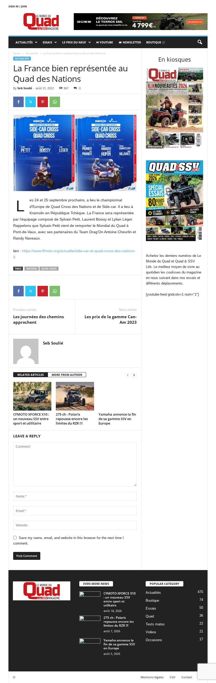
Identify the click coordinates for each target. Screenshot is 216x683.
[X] (30, 102)
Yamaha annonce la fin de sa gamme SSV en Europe (117, 419)
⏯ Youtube (104, 42)
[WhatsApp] (55, 102)
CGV (172, 677)
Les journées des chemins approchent (38, 319)
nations (31, 268)
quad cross (49, 268)
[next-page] (134, 375)
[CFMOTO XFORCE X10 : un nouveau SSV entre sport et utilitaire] (32, 396)
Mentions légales (152, 677)
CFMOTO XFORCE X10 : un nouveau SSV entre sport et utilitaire (31, 419)
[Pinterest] (42, 102)
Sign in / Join (17, 6)
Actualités (24, 42)
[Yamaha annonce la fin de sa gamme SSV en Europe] (118, 396)
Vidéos (151, 632)
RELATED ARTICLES (30, 375)
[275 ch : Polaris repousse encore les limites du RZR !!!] (75, 396)
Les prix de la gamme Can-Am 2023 (111, 319)
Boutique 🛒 (156, 42)
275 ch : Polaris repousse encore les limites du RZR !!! (72, 419)
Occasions (154, 640)
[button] (199, 42)
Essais (47, 42)
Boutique (152, 600)
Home (17, 53)
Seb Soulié (24, 88)
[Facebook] (18, 102)
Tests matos (155, 624)
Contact (186, 677)
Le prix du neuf (74, 42)
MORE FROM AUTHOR (67, 375)
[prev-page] (127, 375)
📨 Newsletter (129, 42)
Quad (150, 616)
